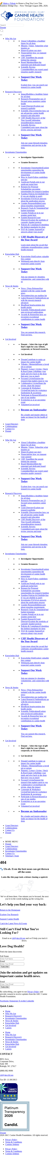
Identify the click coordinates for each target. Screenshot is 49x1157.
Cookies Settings (12, 1144)
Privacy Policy (33, 992)
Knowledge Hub (12, 254)
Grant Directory (11, 424)
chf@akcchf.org (18, 938)
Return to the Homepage (10, 910)
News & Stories (11, 286)
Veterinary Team (12, 856)
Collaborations (11, 426)
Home (7, 1011)
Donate (8, 431)
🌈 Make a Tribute (8, 3)
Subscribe (5, 967)
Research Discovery (13, 92)
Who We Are (10, 38)
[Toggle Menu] (1, 34)
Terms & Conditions (13, 1142)
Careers (8, 1028)
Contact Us (10, 429)
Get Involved (10, 339)
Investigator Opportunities (16, 152)
